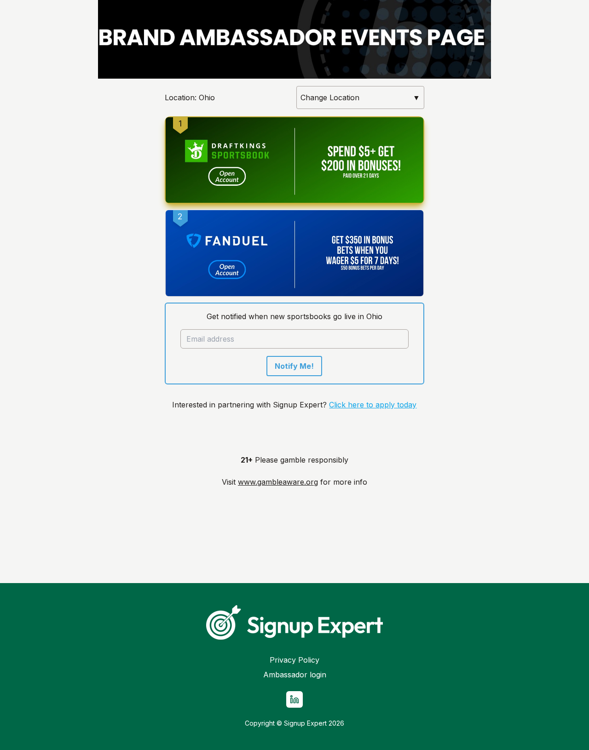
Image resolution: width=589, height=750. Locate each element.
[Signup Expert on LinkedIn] (294, 699)
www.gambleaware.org (278, 482)
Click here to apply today (372, 404)
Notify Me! (294, 366)
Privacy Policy (294, 659)
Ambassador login (294, 674)
